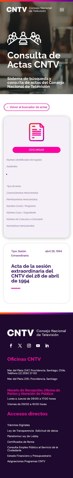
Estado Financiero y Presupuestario (29, 455)
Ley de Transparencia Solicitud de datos (32, 430)
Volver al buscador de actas (28, 107)
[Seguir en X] (20, 345)
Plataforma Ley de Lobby (22, 436)
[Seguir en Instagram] (29, 345)
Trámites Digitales (18, 425)
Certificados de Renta (20, 441)
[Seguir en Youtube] (38, 345)
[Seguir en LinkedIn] (47, 345)
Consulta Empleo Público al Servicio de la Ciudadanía (32, 449)
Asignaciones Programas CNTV (26, 461)
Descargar (36, 149)
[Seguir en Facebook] (11, 345)
